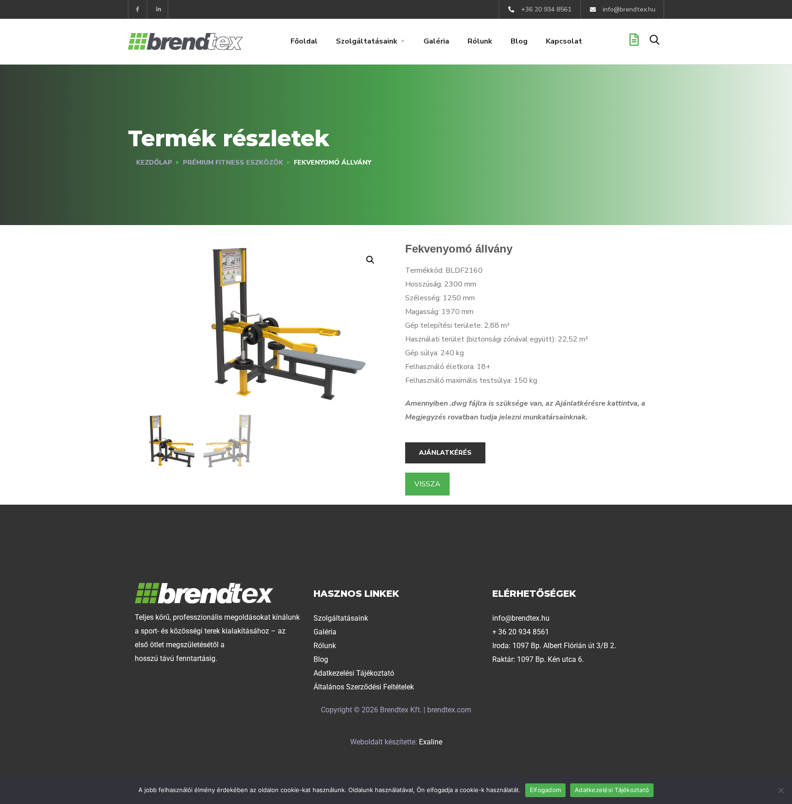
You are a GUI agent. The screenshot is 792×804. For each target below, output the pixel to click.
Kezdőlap (154, 162)
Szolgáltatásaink (366, 41)
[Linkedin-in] (158, 9)
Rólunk (480, 41)
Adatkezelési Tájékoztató (612, 789)
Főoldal (304, 41)
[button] (370, 260)
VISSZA (427, 484)
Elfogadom (545, 789)
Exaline (430, 742)
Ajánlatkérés (445, 452)
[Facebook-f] (137, 9)
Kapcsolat (564, 41)
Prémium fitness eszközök (233, 162)
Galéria (436, 41)
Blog (519, 41)
